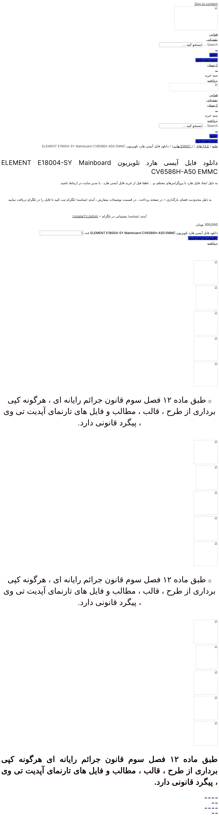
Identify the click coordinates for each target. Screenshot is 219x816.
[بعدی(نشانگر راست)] (213, 803)
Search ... (211, 45)
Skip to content (206, 4)
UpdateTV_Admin (85, 216)
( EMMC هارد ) (182, 146)
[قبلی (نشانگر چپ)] (216, 803)
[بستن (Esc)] (206, 797)
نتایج (213, 55)
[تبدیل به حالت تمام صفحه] (213, 797)
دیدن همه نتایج (206, 60)
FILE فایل (202, 146)
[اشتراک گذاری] (209, 797)
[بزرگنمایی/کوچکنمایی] (216, 797)
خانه (215, 146)
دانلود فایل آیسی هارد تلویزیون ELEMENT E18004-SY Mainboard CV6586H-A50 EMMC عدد (151, 233)
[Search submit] (216, 50)
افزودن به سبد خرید (202, 238)
